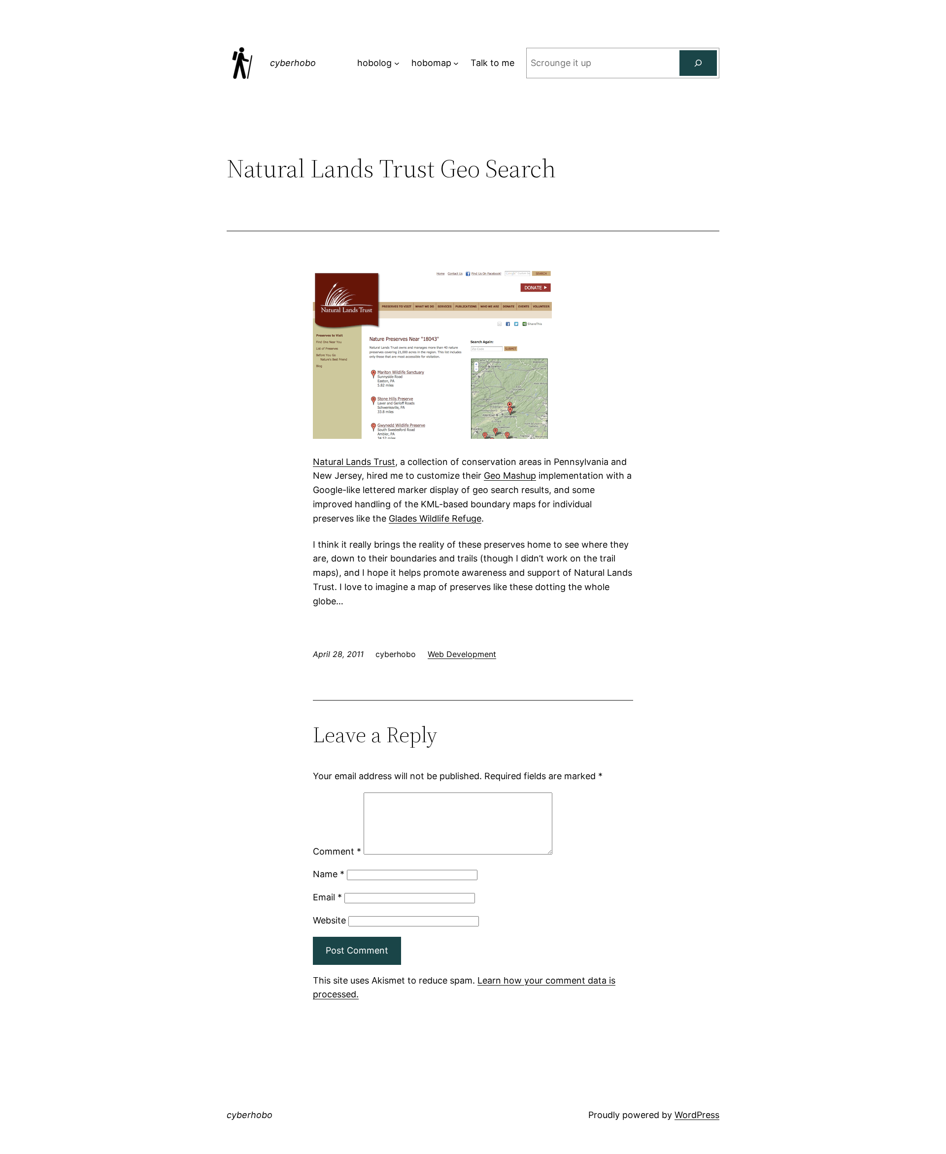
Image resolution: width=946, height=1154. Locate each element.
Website (329, 920)
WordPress (697, 1115)
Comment (337, 851)
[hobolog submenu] (397, 63)
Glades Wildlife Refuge (435, 518)
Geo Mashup (510, 475)
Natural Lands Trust (354, 462)
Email (327, 897)
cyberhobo (293, 63)
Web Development (462, 654)
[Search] (698, 63)
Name (328, 874)
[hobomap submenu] (456, 63)
